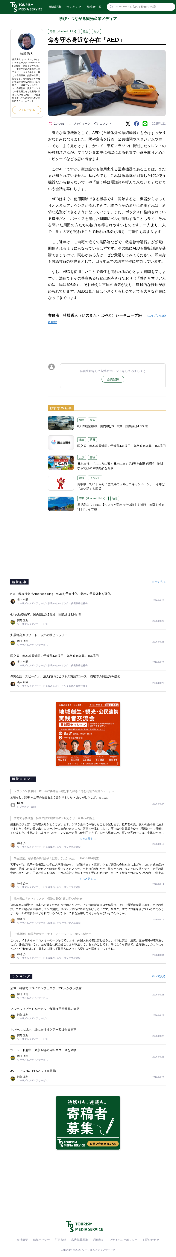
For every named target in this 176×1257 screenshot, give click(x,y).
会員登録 (113, 379)
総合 (85, 31)
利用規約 (98, 1239)
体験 (92, 457)
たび (96, 31)
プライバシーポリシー (123, 1239)
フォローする (26, 110)
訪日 (92, 439)
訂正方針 (60, 1239)
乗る (92, 419)
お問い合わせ (151, 1239)
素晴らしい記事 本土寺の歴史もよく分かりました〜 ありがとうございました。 (60, 797)
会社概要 (22, 1239)
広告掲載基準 (79, 1239)
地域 (81, 477)
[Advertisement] (107, 340)
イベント (95, 477)
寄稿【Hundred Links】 (63, 31)
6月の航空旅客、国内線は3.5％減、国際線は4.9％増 (112, 426)
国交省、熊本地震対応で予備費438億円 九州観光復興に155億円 (121, 446)
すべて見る (159, 581)
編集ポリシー (41, 1239)
